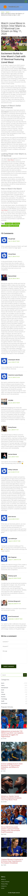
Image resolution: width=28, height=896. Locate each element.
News (2, 692)
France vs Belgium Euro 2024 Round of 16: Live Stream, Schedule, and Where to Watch (11, 766)
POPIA (2, 888)
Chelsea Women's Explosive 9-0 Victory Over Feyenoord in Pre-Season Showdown (12, 861)
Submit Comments (8, 666)
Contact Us (3, 886)
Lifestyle (3, 694)
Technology (4, 699)
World (2, 690)
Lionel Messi (5, 225)
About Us (3, 879)
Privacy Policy (4, 884)
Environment (4, 703)
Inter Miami (10, 160)
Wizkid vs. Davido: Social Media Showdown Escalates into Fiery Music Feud (11, 798)
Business (3, 696)
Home (2, 12)
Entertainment (4, 687)
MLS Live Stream (14, 225)
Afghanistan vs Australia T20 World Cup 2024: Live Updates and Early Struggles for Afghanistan (12, 733)
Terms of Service (5, 881)
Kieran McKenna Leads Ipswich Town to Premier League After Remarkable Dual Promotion (10, 829)
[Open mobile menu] (26, 1)
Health (2, 701)
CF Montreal (16, 223)
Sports (7, 12)
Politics (3, 685)
